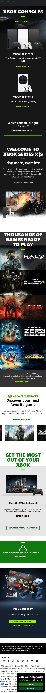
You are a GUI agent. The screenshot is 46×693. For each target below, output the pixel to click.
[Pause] (4, 217)
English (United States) (8, 681)
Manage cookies (14, 689)
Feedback (32, 668)
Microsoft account (11, 674)
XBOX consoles (5, 666)
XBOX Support (23, 668)
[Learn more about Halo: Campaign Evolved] (34, 256)
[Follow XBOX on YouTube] (32, 660)
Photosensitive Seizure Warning (19, 671)
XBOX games (16, 666)
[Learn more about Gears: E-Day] (34, 306)
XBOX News (13, 668)
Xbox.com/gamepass (22, 650)
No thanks (30, 688)
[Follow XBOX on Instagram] (18, 660)
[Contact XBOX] (4, 660)
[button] (23, 528)
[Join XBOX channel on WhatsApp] (22, 660)
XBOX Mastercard (13, 679)
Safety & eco (15, 692)
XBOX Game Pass (27, 666)
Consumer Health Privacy (9, 686)
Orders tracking (6, 676)
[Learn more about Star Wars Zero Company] (34, 331)
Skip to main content (7, 1)
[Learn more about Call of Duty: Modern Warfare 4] (34, 281)
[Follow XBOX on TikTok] (27, 660)
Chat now (30, 684)
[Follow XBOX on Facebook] (8, 660)
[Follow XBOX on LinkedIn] (37, 660)
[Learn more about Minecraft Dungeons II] (34, 356)
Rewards (3, 679)
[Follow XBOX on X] (13, 660)
